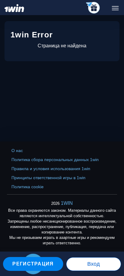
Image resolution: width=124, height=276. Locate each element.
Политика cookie (27, 186)
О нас (17, 150)
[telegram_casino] (93, 8)
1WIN (67, 203)
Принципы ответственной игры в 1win (48, 177)
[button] (113, 250)
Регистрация (33, 263)
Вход (93, 264)
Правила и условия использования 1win (50, 168)
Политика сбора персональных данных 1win (55, 159)
